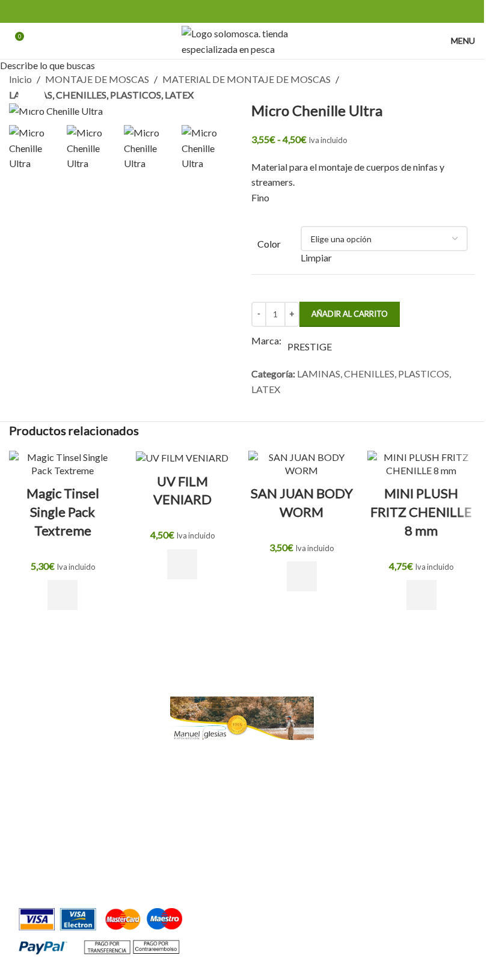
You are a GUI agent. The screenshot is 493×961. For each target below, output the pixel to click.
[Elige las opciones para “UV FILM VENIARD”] (182, 564)
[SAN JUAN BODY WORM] (302, 464)
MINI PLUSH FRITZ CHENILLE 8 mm (421, 511)
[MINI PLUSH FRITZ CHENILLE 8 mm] (421, 464)
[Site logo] (242, 39)
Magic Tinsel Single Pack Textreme (62, 511)
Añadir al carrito (349, 314)
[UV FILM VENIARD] (182, 458)
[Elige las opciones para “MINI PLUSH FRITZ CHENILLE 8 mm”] (421, 595)
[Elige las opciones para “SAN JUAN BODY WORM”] (302, 576)
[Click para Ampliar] (31, 96)
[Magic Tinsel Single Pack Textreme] (63, 464)
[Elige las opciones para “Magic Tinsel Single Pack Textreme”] (62, 595)
